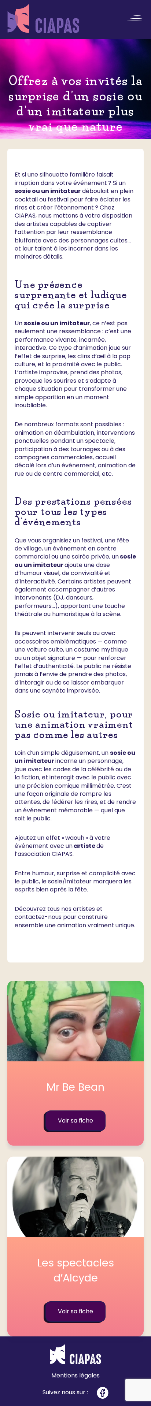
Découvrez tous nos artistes (55, 909)
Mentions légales (75, 1375)
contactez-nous (38, 917)
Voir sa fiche (75, 1120)
